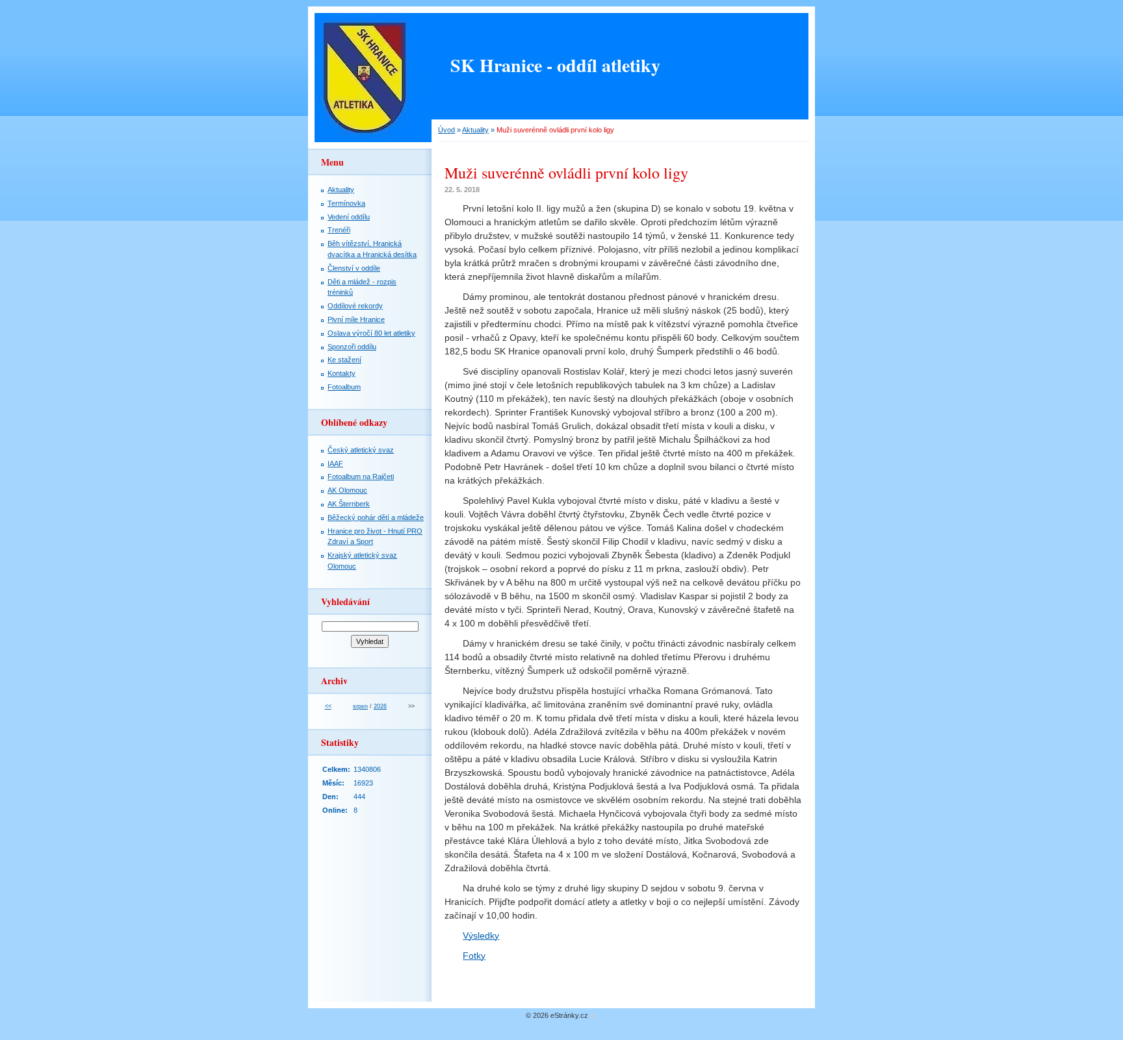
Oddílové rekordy (355, 306)
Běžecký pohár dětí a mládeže (376, 517)
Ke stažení (344, 360)
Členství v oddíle (354, 268)
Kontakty (341, 373)
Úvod (446, 130)
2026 (380, 706)
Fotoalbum (344, 387)
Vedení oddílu (349, 217)
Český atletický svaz (361, 450)
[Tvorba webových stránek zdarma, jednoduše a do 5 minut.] (592, 1016)
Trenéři (339, 230)
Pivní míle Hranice (356, 319)
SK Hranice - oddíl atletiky (555, 65)
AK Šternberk (349, 504)
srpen (360, 706)
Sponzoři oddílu (352, 347)
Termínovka (346, 203)
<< (328, 706)
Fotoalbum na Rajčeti (361, 476)
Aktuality (475, 130)
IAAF (335, 463)
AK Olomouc (347, 490)
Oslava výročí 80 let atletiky (371, 333)
